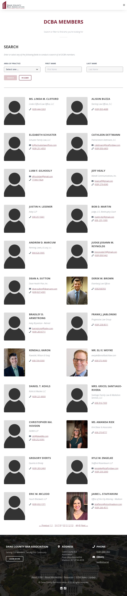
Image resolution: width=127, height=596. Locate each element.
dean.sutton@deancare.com (44, 288)
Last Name (92, 63)
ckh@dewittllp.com (40, 436)
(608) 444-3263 (39, 109)
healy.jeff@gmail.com (104, 181)
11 (67, 525)
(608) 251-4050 (39, 148)
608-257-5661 (38, 217)
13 (72, 525)
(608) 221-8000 (39, 396)
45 (79, 525)
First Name (50, 63)
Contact (92, 577)
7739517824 (37, 179)
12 (69, 525)
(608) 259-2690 (101, 471)
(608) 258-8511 (101, 324)
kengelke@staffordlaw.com (106, 468)
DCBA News (81, 577)
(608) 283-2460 (39, 468)
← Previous (44, 525)
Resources (68, 577)
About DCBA (37, 577)
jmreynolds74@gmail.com (106, 252)
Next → (84, 525)
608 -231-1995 (101, 220)
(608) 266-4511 (101, 507)
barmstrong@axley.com (42, 328)
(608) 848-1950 (103, 551)
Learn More (14, 559)
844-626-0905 (38, 253)
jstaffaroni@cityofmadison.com (108, 504)
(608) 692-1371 (39, 504)
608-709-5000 (38, 360)
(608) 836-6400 (101, 148)
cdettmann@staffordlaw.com (107, 145)
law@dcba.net (102, 562)
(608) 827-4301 (39, 292)
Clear (26, 78)
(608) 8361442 (101, 255)
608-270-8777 (101, 432)
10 (64, 525)
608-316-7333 (101, 403)
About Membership (53, 577)
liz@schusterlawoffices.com (44, 145)
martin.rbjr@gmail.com (104, 217)
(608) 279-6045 (101, 184)
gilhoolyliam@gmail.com (42, 176)
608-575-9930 (101, 360)
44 (77, 525)
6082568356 (100, 288)
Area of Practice (12, 63)
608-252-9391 (38, 439)
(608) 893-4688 (101, 109)
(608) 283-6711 (39, 331)
